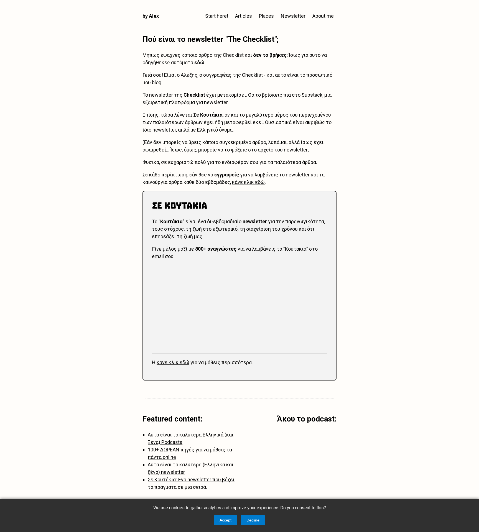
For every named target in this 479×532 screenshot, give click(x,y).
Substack (312, 95)
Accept (225, 520)
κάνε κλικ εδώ (248, 182)
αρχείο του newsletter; (283, 150)
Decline (252, 520)
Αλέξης (189, 75)
